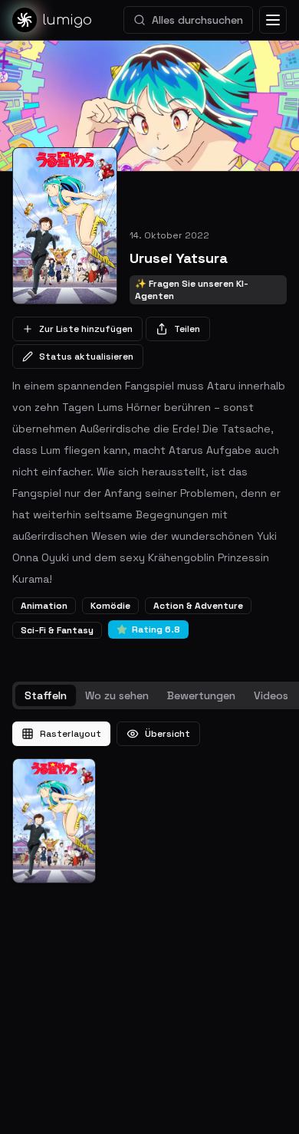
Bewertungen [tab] (201, 695)
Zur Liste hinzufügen (86, 329)
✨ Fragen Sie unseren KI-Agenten (191, 290)
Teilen (187, 329)
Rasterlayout (70, 734)
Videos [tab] (271, 695)
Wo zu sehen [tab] (117, 695)
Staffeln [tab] (46, 695)
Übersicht (167, 734)
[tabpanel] (149, 802)
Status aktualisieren (86, 356)
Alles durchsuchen (197, 20)
